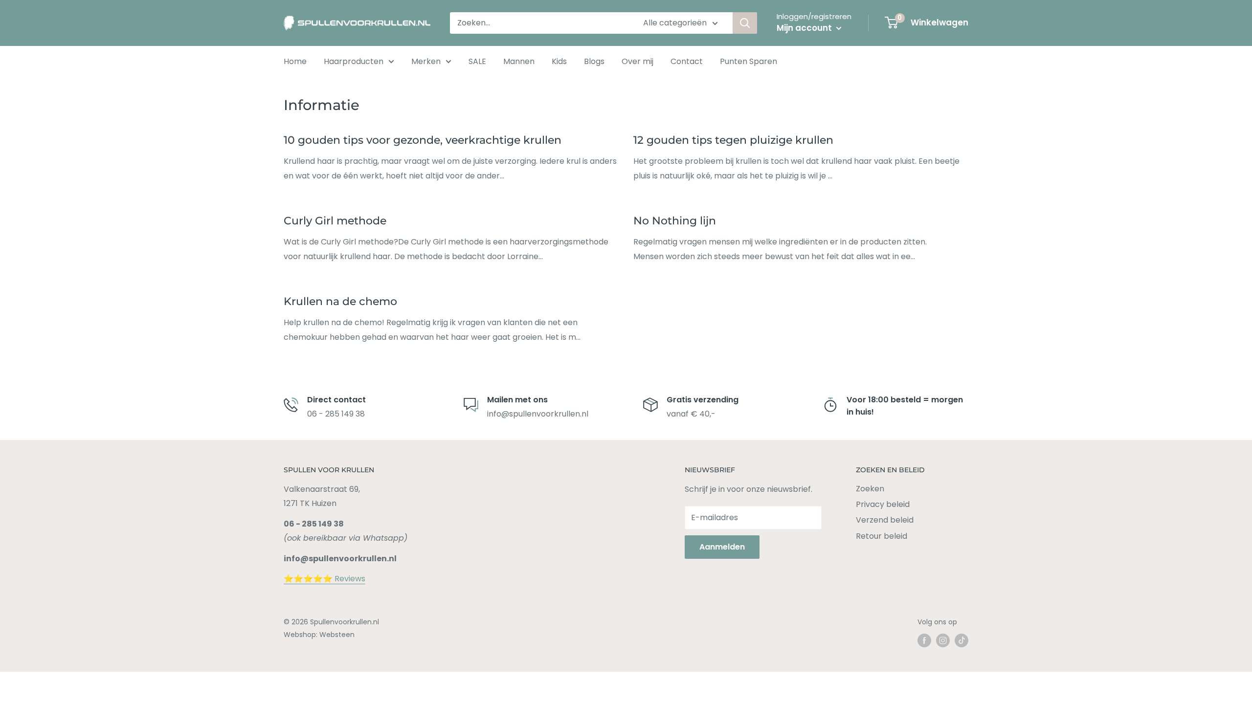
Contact (687, 61)
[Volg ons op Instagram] (943, 640)
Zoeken (870, 488)
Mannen (519, 61)
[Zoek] (745, 23)
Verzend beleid (885, 520)
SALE (477, 61)
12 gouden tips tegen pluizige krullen (733, 140)
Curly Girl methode (335, 220)
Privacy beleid (883, 504)
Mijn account (805, 28)
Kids (559, 61)
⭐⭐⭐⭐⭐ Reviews (324, 578)
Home (295, 61)
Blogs (594, 61)
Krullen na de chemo (340, 301)
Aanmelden (722, 546)
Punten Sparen (748, 61)
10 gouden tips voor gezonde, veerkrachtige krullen (422, 140)
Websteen (337, 634)
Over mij (637, 61)
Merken (426, 61)
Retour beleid (881, 536)
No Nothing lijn (674, 220)
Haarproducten (353, 61)
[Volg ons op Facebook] (924, 640)
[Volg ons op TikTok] (961, 640)
